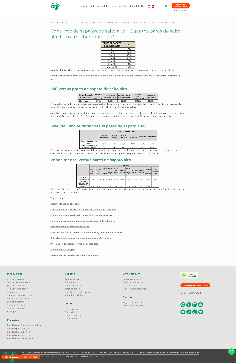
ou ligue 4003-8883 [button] (180, 10)
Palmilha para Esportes (18, 332)
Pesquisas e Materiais (133, 306)
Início (52, 22)
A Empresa (82, 6)
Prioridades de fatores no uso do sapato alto (74, 244)
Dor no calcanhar (73, 309)
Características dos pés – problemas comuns (74, 255)
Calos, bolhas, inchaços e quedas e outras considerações (80, 238)
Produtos (104, 6)
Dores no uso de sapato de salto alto (69, 227)
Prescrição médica (74, 295)
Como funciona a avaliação (20, 295)
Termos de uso (72, 279)
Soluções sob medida (129, 6)
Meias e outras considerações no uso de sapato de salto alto (82, 221)
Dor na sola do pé (73, 315)
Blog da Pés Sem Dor (133, 302)
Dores (114, 6)
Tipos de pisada (72, 289)
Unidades (94, 6)
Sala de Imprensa (15, 308)
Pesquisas (61, 22)
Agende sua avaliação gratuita (20, 357)
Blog (143, 6)
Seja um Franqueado (17, 289)
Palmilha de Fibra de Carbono (21, 338)
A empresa (12, 292)
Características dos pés (62, 249)
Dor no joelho (71, 312)
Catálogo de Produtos (133, 282)
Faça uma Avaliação (132, 285)
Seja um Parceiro (15, 279)
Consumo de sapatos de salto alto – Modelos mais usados (81, 215)
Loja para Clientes (15, 302)
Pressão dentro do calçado (78, 292)
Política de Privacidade (18, 298)
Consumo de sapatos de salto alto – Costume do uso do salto (83, 209)
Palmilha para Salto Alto (19, 335)
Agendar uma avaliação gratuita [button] (181, 5)
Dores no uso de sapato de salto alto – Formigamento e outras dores (87, 232)
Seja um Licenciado (16, 285)
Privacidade (70, 282)
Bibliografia (12, 311)
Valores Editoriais (73, 285)
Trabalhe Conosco (16, 305)
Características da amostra (64, 204)
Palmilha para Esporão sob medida (24, 325)
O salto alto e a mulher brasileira (82, 22)
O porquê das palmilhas (134, 289)
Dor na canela (72, 319)
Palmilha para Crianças (18, 328)
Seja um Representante (19, 282)
